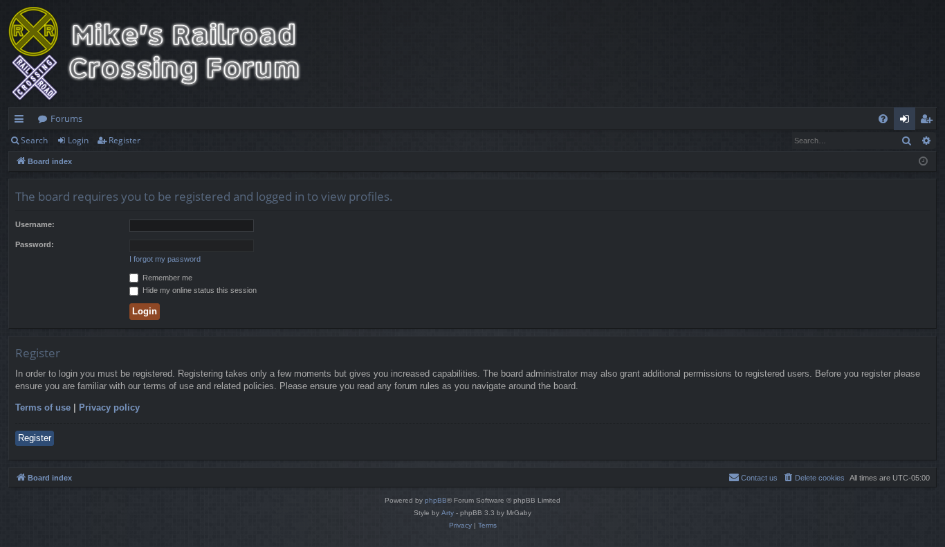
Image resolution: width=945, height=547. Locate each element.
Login (78, 140)
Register (124, 140)
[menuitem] (883, 118)
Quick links (22, 121)
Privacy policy (109, 407)
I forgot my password (165, 259)
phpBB (436, 500)
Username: (35, 224)
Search (34, 140)
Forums (66, 118)
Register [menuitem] (929, 121)
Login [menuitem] (907, 121)
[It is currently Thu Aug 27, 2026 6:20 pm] (923, 162)
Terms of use (43, 407)
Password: (34, 244)
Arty (447, 513)
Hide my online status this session (198, 290)
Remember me (166, 278)
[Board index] (164, 53)
